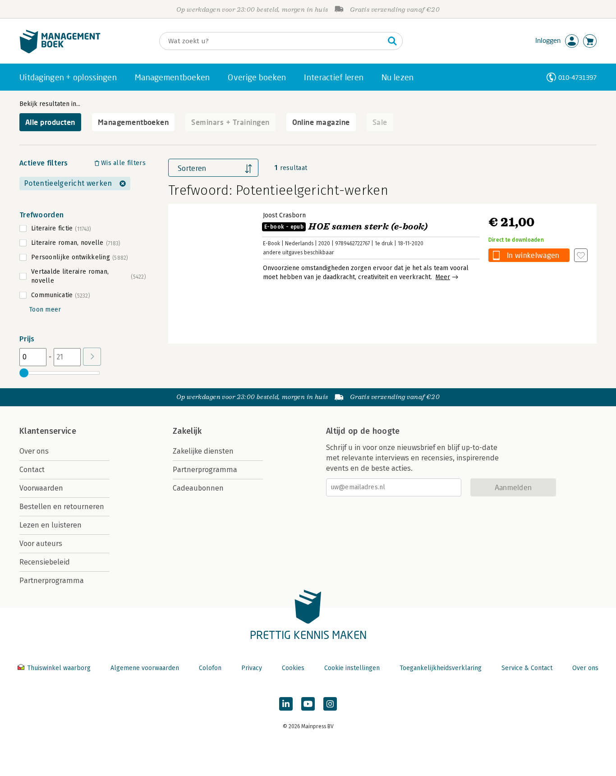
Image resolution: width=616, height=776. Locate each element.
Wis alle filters (123, 163)
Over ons (34, 451)
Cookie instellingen (352, 668)
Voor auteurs (40, 543)
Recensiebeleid (44, 562)
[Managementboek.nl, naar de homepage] (60, 51)
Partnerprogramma (51, 580)
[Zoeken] (392, 41)
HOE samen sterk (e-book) (346, 226)
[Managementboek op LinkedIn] (286, 704)
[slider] (24, 373)
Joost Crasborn (284, 215)
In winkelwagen (533, 255)
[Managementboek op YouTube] (308, 704)
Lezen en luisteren (50, 525)
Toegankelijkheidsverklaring (441, 668)
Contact (32, 469)
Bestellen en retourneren (61, 506)
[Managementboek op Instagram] (330, 704)
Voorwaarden (41, 488)
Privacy (251, 668)
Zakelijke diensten (203, 451)
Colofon (210, 668)
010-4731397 (577, 77)
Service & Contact (526, 668)
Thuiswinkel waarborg (58, 668)
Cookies (293, 668)
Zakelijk (187, 431)
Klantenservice (47, 431)
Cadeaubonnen (198, 488)
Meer (443, 277)
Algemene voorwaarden (144, 668)
